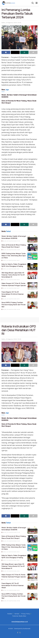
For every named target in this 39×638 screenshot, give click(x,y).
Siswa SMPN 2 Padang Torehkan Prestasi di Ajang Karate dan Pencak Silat (14, 305)
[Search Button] (33, 3)
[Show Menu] (37, 3)
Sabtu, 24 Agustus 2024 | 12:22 (11, 339)
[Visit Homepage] (9, 3)
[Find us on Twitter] (20, 633)
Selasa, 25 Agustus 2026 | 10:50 (11, 249)
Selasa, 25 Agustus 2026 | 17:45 (11, 241)
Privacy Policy (25, 613)
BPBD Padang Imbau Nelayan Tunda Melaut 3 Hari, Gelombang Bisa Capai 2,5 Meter (14, 256)
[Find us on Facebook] (17, 633)
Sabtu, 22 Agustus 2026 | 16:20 (11, 260)
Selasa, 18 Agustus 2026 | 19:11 (10, 288)
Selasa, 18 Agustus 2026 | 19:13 (11, 279)
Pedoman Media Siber (19, 616)
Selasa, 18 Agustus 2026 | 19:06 (11, 309)
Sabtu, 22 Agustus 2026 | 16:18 (10, 268)
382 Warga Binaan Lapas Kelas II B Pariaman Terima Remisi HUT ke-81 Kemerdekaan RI (13, 275)
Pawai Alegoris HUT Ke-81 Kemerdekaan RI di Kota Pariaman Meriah (13, 294)
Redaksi (9, 613)
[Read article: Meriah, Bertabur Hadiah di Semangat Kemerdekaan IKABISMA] (33, 238)
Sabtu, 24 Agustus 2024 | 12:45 (11, 22)
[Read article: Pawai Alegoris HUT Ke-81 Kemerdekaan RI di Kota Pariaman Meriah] (33, 294)
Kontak (16, 613)
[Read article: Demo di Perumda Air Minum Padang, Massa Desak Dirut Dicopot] (33, 247)
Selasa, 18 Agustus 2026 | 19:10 (11, 298)
